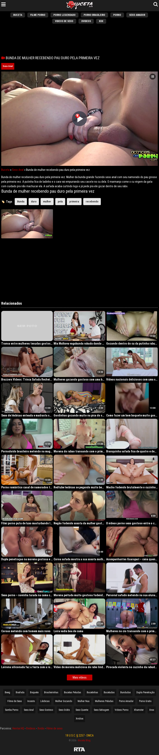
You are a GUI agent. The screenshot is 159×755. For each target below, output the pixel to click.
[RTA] (79, 750)
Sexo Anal (8, 66)
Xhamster (139, 709)
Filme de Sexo (14, 701)
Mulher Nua (83, 701)
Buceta (17, 15)
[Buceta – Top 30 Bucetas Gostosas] (79, 5)
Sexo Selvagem (101, 709)
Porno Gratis (145, 701)
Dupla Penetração (145, 692)
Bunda (20, 201)
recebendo (92, 201)
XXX (101, 21)
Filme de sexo (55, 728)
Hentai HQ (18, 728)
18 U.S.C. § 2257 (74, 735)
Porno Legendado (64, 15)
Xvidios (79, 718)
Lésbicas (45, 701)
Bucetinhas (92, 692)
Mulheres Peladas (104, 701)
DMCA (90, 735)
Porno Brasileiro (94, 15)
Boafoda (20, 692)
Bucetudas (109, 692)
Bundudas (125, 692)
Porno (117, 15)
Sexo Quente (82, 709)
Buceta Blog (84, 740)
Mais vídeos (80, 677)
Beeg (7, 692)
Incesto (31, 701)
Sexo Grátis (64, 709)
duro (33, 201)
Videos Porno (121, 709)
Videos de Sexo (64, 21)
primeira (74, 201)
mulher (47, 201)
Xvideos (86, 21)
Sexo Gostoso (46, 709)
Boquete (34, 692)
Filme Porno (37, 15)
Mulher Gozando (63, 701)
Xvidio (41, 728)
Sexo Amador (137, 15)
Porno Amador (126, 701)
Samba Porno (11, 709)
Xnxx (151, 709)
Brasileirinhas (51, 692)
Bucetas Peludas (72, 692)
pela (60, 201)
